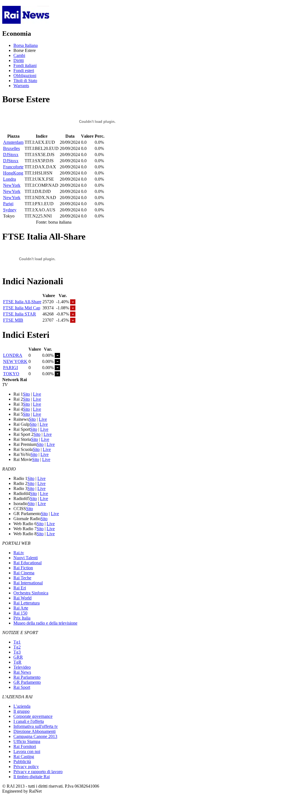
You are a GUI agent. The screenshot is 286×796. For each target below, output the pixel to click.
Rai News (22, 672)
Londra (9, 179)
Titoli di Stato (25, 80)
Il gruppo (21, 711)
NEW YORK (15, 361)
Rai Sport (21, 687)
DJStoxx (10, 154)
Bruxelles (11, 148)
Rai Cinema (23, 572)
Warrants (21, 85)
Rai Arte (20, 608)
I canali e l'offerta (28, 721)
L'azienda (21, 706)
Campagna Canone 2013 (35, 736)
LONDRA (12, 355)
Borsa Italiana (25, 45)
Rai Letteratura (26, 603)
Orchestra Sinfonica (30, 593)
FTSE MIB (13, 320)
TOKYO (11, 373)
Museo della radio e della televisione (45, 623)
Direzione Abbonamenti (34, 731)
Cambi (19, 55)
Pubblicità (22, 761)
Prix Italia (21, 618)
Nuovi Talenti (25, 557)
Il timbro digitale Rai (31, 776)
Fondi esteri (23, 70)
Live (37, 394)
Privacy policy (26, 766)
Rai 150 (20, 613)
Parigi (8, 203)
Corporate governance (33, 716)
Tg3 (17, 652)
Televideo (22, 667)
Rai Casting (23, 756)
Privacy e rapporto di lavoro (38, 771)
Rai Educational (27, 562)
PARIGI (10, 367)
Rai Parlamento (26, 677)
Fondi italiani (25, 65)
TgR (17, 662)
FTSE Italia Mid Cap (21, 307)
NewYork (11, 185)
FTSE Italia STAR (19, 314)
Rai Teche (22, 577)
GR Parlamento (27, 682)
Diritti (18, 60)
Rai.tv (18, 552)
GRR (18, 657)
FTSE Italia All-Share (22, 301)
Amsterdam (13, 142)
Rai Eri (19, 587)
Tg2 (17, 647)
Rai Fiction (23, 567)
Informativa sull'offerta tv (35, 726)
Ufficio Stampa (26, 741)
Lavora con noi (26, 751)
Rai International (28, 582)
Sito (26, 394)
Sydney (9, 209)
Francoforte (13, 166)
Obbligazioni (24, 75)
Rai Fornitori (24, 746)
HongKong (13, 173)
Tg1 (17, 642)
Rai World (22, 598)
